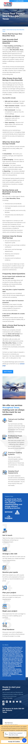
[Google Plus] (11, 702)
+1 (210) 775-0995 (19, 1)
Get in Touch (8, 371)
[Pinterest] (21, 702)
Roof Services (9, 722)
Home (4, 29)
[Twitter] (7, 702)
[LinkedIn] (4, 704)
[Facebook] (4, 702)
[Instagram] (14, 702)
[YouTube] (17, 702)
